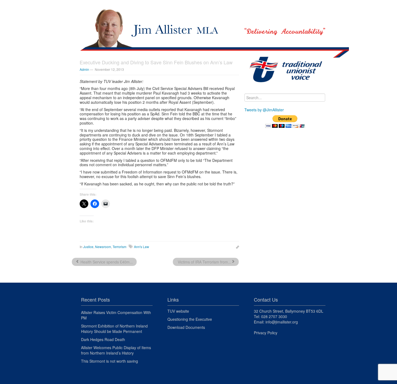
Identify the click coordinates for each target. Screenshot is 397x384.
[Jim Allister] (198, 23)
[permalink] (236, 246)
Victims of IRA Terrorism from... (204, 262)
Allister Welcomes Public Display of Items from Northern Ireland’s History (116, 350)
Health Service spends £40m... (106, 262)
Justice (88, 246)
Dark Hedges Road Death (103, 339)
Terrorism (119, 246)
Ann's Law (141, 246)
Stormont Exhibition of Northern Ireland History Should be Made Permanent (114, 328)
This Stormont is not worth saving (109, 361)
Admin (84, 69)
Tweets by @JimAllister (264, 109)
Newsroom (103, 246)
